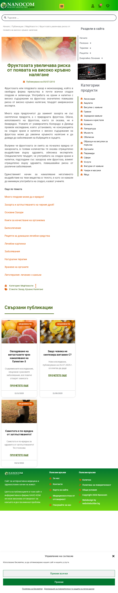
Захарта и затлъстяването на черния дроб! (29, 204)
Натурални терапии (16, 259)
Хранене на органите (16, 267)
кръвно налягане (34, 289)
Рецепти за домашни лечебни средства (27, 235)
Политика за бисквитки (32, 589)
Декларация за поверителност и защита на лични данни (69, 589)
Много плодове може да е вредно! (24, 196)
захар (21, 289)
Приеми (59, 582)
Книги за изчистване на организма (25, 220)
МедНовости (31, 26)
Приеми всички (59, 573)
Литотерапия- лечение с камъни (23, 274)
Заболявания (12, 251)
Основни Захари (14, 212)
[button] (113, 556)
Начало (6, 26)
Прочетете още (19, 385)
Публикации (18, 26)
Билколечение (13, 227)
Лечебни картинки (15, 243)
